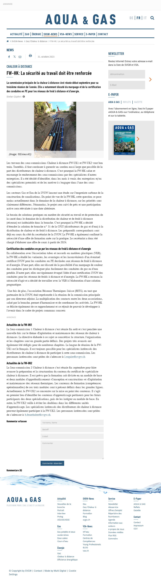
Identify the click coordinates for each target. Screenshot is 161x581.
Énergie (36, 34)
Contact (137, 522)
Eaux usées (62, 538)
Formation (87, 513)
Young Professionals (92, 544)
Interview (61, 513)
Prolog (60, 516)
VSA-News (66, 34)
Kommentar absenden (52, 463)
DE (131, 18)
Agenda (111, 519)
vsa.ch (86, 550)
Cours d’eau (62, 541)
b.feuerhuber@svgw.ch (37, 414)
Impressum (139, 525)
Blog (85, 516)
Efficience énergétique (67, 559)
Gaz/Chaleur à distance (36, 41)
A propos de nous (116, 529)
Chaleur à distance (65, 556)
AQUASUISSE (63, 519)
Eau (27, 34)
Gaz (59, 553)
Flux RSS (112, 535)
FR (139, 18)
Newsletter (113, 504)
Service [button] (78, 34)
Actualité (16, 34)
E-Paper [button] (90, 34)
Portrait (60, 510)
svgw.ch (86, 519)
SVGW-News (50, 34)
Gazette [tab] (138, 102)
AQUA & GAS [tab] (113, 102)
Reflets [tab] (127, 102)
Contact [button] (103, 34)
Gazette (137, 510)
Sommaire (113, 538)
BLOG (85, 547)
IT (145, 18)
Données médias (115, 532)
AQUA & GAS (139, 504)
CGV (136, 528)
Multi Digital (60, 570)
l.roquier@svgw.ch (74, 356)
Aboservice (113, 507)
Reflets (137, 507)
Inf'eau (86, 532)
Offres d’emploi (115, 510)
